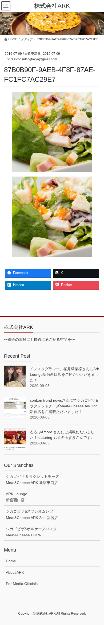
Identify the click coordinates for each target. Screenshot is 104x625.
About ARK (15, 572)
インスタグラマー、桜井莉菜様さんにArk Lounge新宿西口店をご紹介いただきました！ (64, 374)
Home (11, 561)
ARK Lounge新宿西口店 (16, 497)
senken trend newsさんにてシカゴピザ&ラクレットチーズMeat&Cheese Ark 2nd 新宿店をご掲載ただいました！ (64, 406)
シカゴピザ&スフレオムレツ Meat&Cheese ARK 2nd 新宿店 (32, 514)
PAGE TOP (96, 601)
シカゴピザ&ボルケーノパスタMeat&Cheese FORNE (31, 532)
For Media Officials (22, 583)
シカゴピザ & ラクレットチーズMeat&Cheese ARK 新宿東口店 (32, 479)
